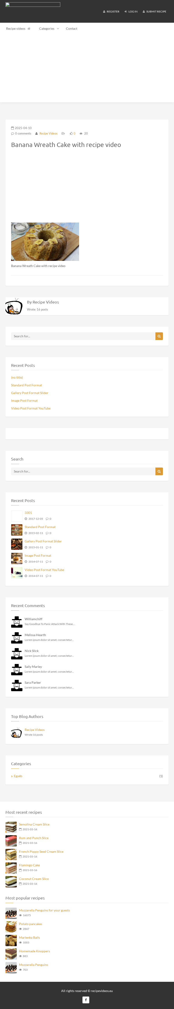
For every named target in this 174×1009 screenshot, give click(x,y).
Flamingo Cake (29, 865)
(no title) (17, 377)
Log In (133, 11)
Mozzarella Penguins (33, 965)
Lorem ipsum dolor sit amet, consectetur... (49, 640)
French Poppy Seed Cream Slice (41, 851)
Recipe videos (15, 28)
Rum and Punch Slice (33, 838)
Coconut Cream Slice (34, 879)
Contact (71, 28)
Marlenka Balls (29, 937)
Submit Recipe (156, 11)
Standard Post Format (26, 385)
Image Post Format (24, 400)
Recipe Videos (48, 133)
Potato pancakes (30, 924)
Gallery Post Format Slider (29, 393)
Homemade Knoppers (34, 951)
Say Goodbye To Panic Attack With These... (50, 624)
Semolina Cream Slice (34, 824)
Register (112, 11)
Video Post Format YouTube (31, 408)
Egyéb (18, 776)
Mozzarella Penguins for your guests (44, 910)
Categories (46, 28)
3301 (28, 512)
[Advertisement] (87, 68)
